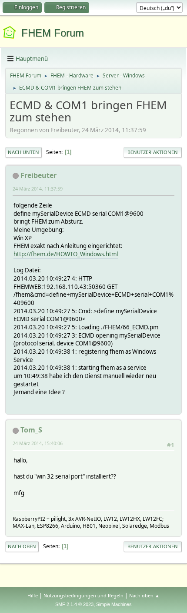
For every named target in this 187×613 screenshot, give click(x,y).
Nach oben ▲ (144, 595)
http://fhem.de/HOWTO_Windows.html (65, 254)
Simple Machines (114, 604)
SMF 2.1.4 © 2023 (74, 604)
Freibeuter (38, 175)
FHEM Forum (52, 33)
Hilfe (32, 595)
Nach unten (23, 152)
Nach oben (22, 546)
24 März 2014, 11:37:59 (38, 188)
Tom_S (31, 430)
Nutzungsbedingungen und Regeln (83, 595)
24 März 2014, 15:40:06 (38, 443)
